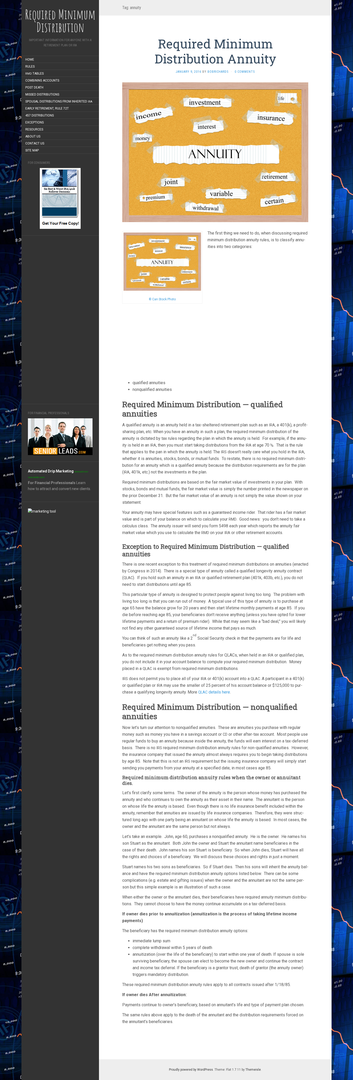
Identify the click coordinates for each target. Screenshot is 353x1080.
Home (29, 59)
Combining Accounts (42, 80)
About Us (32, 136)
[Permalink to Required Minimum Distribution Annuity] (215, 151)
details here (214, 692)
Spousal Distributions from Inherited (58, 101)
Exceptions (34, 122)
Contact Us (34, 143)
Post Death (34, 87)
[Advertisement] (60, 319)
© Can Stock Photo (162, 299)
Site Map (32, 150)
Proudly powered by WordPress (191, 1069)
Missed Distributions (42, 94)
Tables (34, 73)
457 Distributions (39, 115)
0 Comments (245, 72)
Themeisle (253, 1069)
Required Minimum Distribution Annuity (215, 51)
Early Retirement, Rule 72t (47, 108)
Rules (30, 66)
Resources (34, 129)
